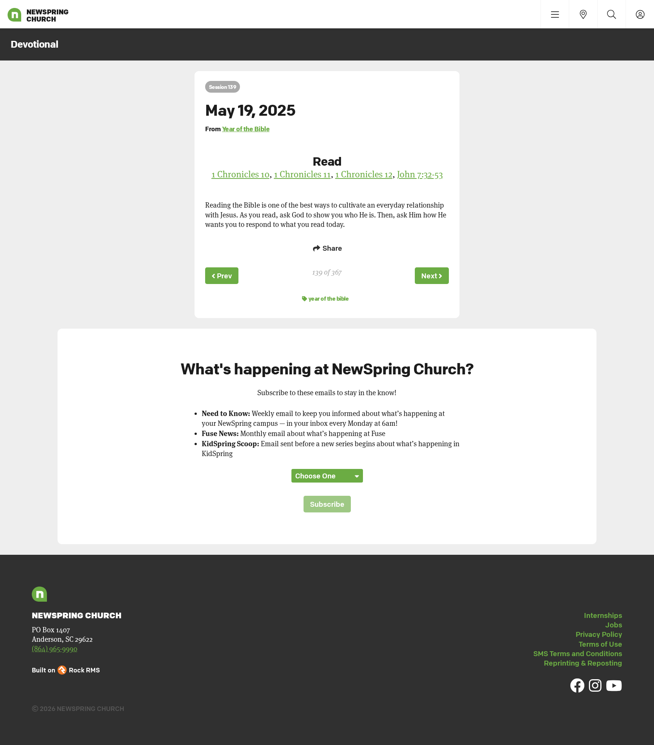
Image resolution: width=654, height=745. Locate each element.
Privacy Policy (599, 634)
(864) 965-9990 (54, 648)
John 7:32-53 (420, 174)
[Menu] (554, 14)
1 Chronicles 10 (240, 174)
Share (331, 248)
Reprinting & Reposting (583, 663)
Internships (603, 615)
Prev (223, 276)
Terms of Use (600, 644)
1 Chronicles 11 (302, 174)
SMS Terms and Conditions (577, 653)
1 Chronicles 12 (363, 174)
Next (430, 276)
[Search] (611, 14)
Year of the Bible (246, 129)
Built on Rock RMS (66, 670)
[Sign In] (640, 14)
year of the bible (328, 298)
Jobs (613, 625)
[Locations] (583, 14)
